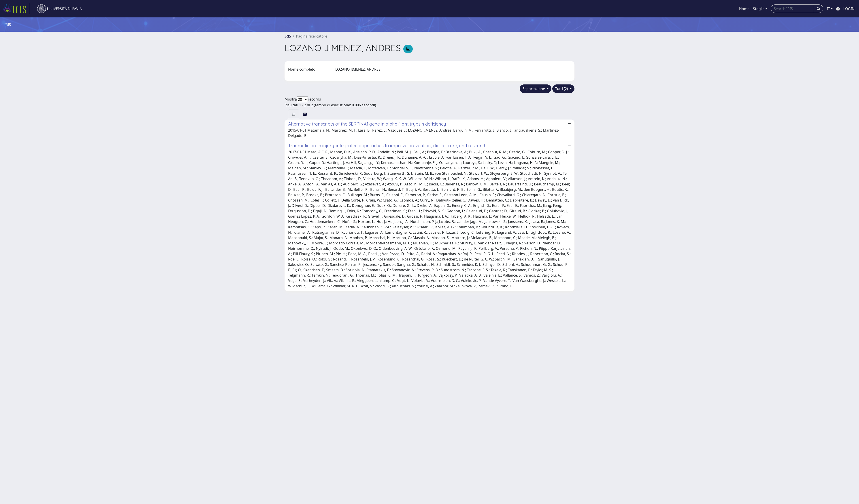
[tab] (293, 114)
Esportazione (534, 88)
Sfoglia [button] (759, 8)
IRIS (288, 36)
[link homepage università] (59, 8)
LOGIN (849, 8)
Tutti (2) (562, 88)
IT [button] (828, 8)
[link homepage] (16, 8)
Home (744, 8)
